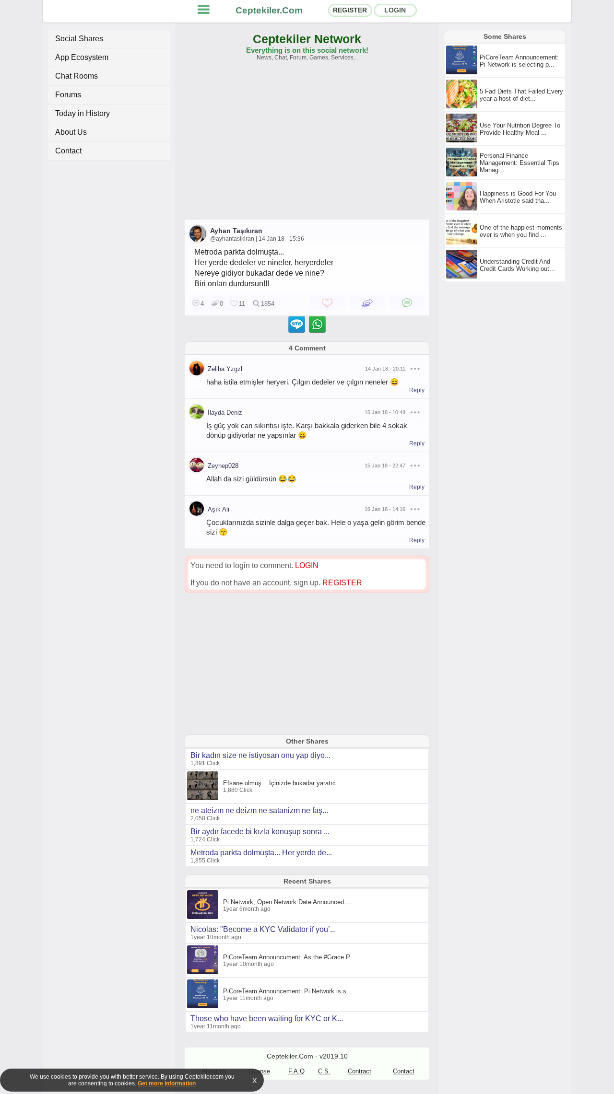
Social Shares (79, 39)
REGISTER (350, 10)
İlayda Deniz (225, 412)
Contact (68, 151)
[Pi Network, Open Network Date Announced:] (204, 917)
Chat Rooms (76, 76)
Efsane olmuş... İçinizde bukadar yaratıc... (282, 783)
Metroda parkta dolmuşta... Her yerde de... (261, 853)
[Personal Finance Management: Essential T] (463, 174)
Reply (417, 390)
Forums (68, 95)
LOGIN (395, 10)
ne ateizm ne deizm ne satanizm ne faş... (259, 810)
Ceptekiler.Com (269, 10)
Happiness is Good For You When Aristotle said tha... (518, 197)
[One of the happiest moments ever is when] (463, 242)
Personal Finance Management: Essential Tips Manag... (519, 163)
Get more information (167, 1083)
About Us (71, 132)
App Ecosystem (81, 57)
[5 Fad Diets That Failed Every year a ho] (463, 106)
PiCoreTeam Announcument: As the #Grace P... (289, 957)
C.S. (324, 1071)
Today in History (82, 113)
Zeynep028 (223, 465)
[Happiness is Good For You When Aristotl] (463, 208)
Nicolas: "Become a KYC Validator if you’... (263, 929)
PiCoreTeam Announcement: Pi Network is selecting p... (519, 61)
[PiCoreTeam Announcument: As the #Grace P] (204, 972)
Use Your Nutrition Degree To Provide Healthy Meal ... (520, 129)
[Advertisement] (307, 145)
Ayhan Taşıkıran (236, 230)
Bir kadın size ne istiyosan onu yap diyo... (260, 755)
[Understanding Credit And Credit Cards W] (463, 276)
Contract (359, 1071)
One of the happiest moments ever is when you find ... (521, 231)
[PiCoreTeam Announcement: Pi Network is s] (204, 1006)
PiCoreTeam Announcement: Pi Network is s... (287, 991)
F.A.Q (296, 1071)
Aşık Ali (218, 509)
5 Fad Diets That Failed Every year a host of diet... (521, 95)
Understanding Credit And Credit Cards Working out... (517, 265)
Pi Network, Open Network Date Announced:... (287, 902)
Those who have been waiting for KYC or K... (266, 1018)
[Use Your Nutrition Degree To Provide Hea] (463, 140)
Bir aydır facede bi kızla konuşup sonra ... (260, 831)
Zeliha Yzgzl (225, 368)
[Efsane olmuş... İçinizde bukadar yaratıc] (204, 798)
